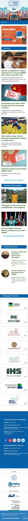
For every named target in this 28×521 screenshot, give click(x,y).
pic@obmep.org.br (13, 451)
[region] (14, 515)
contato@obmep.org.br (14, 425)
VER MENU (4, 22)
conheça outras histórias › (14, 236)
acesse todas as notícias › (14, 180)
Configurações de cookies (11, 518)
